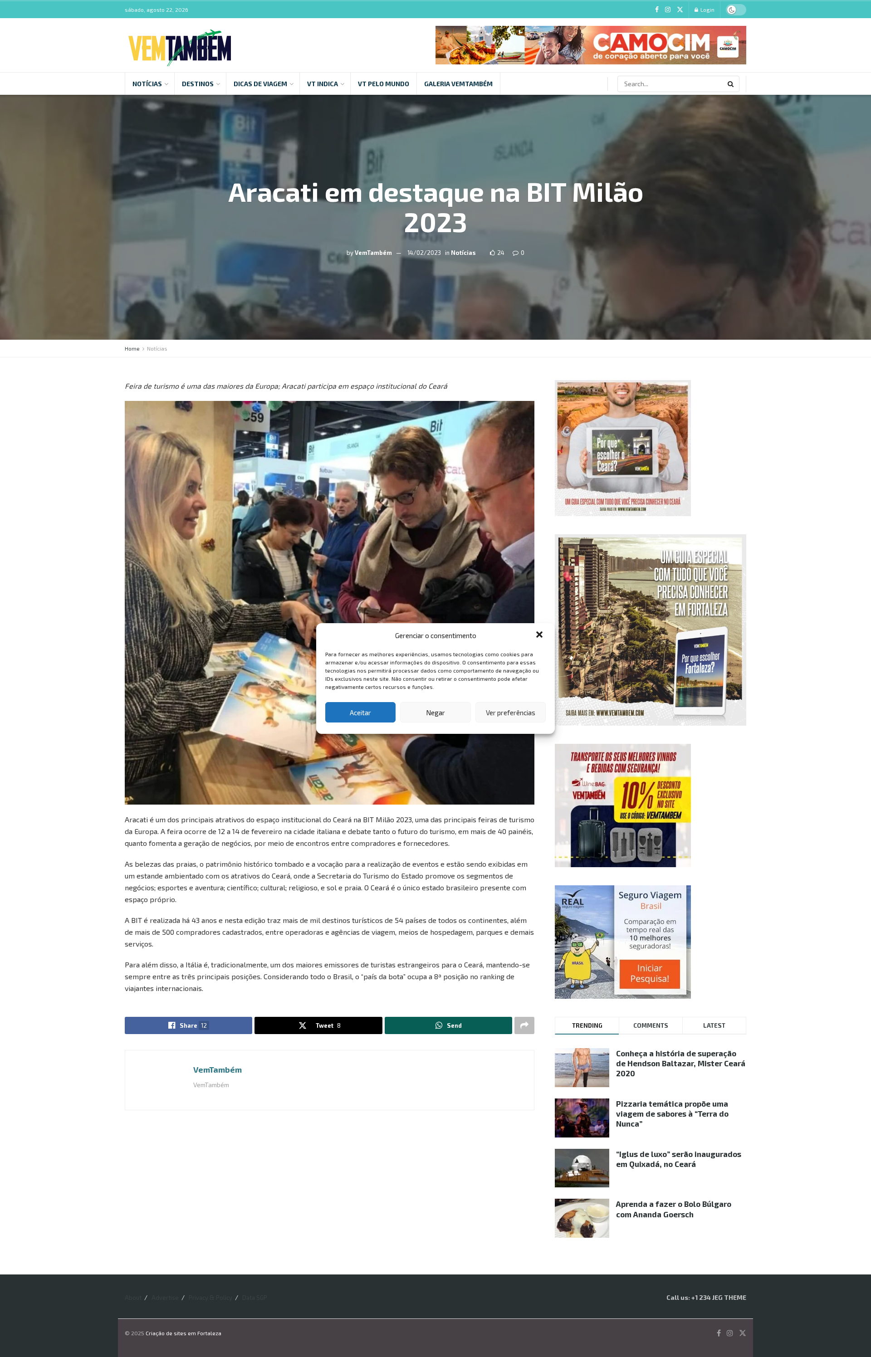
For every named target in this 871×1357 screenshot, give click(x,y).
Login (706, 9)
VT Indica (322, 84)
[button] (540, 635)
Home (132, 348)
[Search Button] (731, 84)
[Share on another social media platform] (524, 1025)
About (133, 1297)
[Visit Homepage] (180, 45)
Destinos (198, 84)
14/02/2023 (424, 252)
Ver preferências (510, 712)
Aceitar (360, 712)
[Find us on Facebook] (657, 9)
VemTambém (373, 252)
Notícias (147, 84)
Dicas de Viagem (260, 84)
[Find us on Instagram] (667, 9)
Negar (435, 712)
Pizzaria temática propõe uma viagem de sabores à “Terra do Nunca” (672, 1113)
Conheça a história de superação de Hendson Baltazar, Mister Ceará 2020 (680, 1063)
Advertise (165, 1297)
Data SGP (254, 1297)
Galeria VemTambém (458, 84)
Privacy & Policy (210, 1297)
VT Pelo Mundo (383, 84)
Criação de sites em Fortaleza (183, 1333)
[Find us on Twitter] (680, 9)
